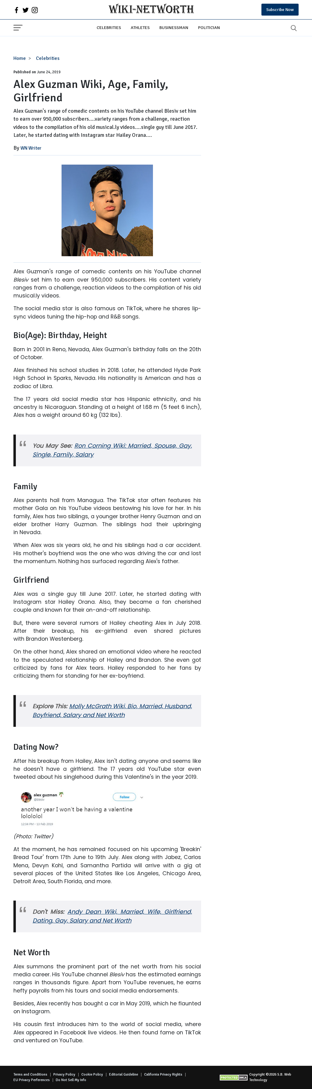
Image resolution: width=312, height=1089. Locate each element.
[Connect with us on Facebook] (16, 10)
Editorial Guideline (123, 1074)
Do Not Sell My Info (71, 1080)
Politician (209, 27)
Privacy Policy (64, 1074)
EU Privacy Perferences (31, 1080)
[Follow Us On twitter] (26, 10)
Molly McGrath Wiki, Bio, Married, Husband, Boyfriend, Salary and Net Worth (112, 710)
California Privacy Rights (163, 1074)
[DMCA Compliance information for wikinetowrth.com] (234, 1077)
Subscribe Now (280, 9)
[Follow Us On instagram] (35, 10)
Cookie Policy (92, 1074)
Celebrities (109, 27)
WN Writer (30, 148)
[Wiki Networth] (151, 9)
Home (19, 58)
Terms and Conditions (30, 1074)
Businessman (173, 27)
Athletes (140, 27)
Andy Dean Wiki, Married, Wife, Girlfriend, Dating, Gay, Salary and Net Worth (112, 916)
